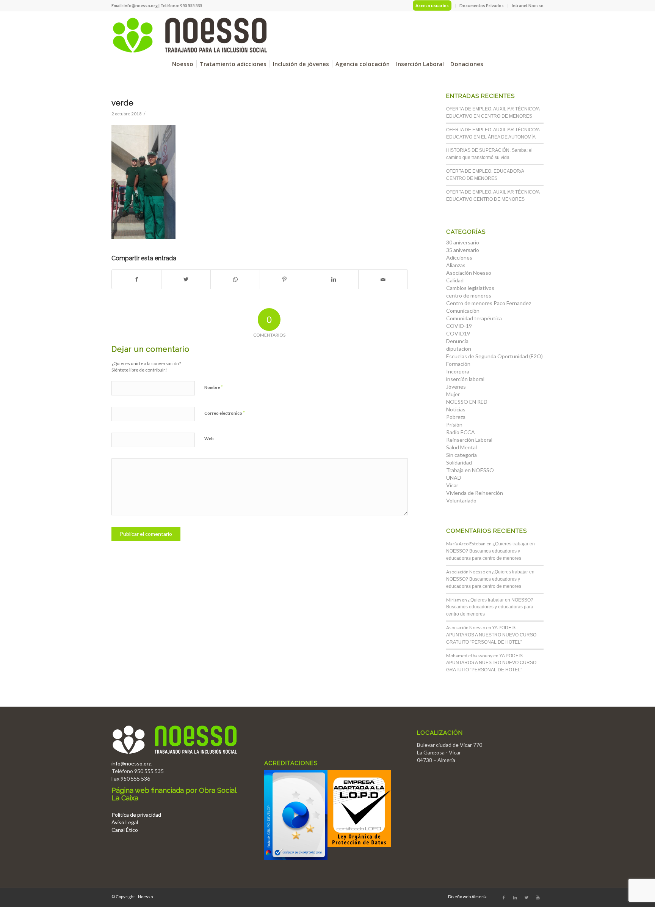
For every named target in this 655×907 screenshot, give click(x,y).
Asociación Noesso (468, 272)
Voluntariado (461, 500)
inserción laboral (465, 379)
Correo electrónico (224, 413)
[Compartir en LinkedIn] (333, 279)
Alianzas (455, 265)
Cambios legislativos (470, 288)
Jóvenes (456, 386)
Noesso (145, 896)
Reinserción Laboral (469, 439)
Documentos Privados (481, 5)
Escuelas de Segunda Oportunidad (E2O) (494, 356)
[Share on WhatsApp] (235, 279)
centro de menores (468, 295)
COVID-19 (459, 326)
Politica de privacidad (136, 814)
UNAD (453, 477)
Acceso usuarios (432, 5)
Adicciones (459, 257)
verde (122, 102)
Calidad (455, 280)
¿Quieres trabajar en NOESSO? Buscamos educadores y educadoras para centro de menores (490, 551)
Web (209, 438)
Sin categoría (461, 455)
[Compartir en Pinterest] (284, 279)
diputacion (458, 348)
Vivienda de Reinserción (474, 493)
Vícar (452, 485)
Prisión (454, 424)
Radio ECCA (460, 432)
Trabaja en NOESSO (470, 470)
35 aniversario (462, 250)
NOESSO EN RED (466, 401)
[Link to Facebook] (503, 897)
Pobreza (455, 417)
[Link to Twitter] (526, 897)
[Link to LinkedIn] (515, 897)
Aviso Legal (124, 822)
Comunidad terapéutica (474, 318)
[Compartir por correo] (383, 279)
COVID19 (458, 333)
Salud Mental (461, 447)
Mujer (453, 394)
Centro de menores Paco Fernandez (488, 303)
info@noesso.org (141, 5)
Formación (458, 364)
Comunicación (462, 310)
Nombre (213, 387)
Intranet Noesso (528, 5)
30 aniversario (462, 242)
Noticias (455, 409)
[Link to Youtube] (538, 897)
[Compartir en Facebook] (136, 279)
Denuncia (457, 341)
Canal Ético (124, 830)
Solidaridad (459, 462)
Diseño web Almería (467, 896)
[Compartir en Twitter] (185, 279)
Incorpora (457, 371)
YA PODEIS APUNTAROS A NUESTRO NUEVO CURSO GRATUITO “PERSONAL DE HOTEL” (491, 635)
